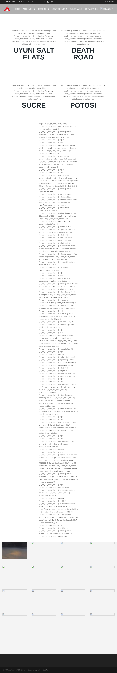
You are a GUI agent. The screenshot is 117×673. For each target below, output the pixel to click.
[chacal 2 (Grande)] (73, 591)
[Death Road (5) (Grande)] (14, 615)
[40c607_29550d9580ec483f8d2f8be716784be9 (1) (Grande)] (102, 544)
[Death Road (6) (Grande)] (73, 615)
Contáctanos (91, 9)
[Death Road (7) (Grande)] (44, 615)
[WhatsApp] (48, 2)
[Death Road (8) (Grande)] (102, 615)
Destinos (42, 9)
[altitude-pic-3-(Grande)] (102, 567)
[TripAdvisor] (44, 2)
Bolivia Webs (44, 670)
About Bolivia (58, 9)
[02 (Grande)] (44, 544)
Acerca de (27, 9)
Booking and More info (34, 67)
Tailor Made (76, 9)
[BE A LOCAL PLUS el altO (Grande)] (73, 567)
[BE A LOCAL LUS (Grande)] (44, 567)
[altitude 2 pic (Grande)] (14, 567)
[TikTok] (52, 2)
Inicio (17, 9)
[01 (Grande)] (14, 559)
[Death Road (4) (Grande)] (102, 591)
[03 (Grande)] (73, 544)
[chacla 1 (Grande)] (14, 591)
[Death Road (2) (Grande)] (44, 591)
